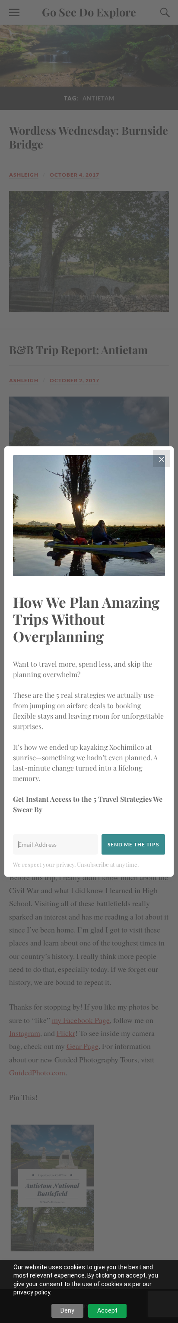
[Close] (161, 458)
